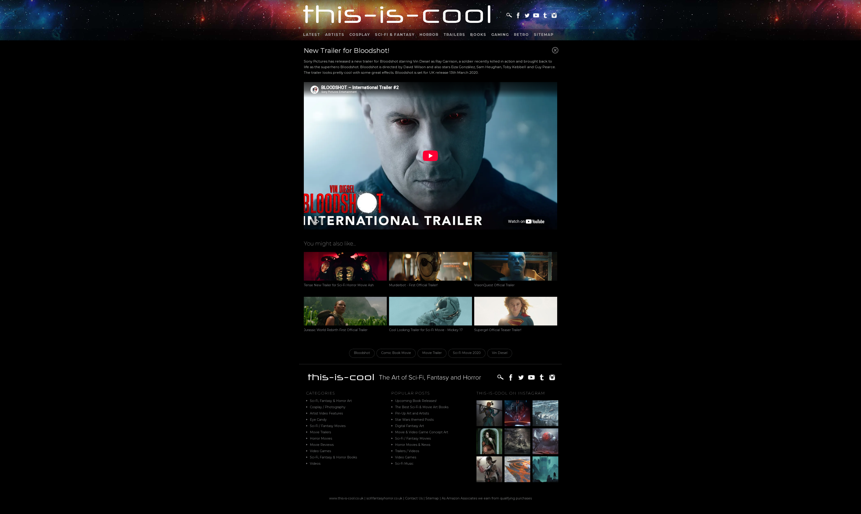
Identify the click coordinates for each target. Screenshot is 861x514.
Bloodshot (362, 353)
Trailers (454, 35)
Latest (311, 35)
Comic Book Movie (396, 353)
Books (478, 35)
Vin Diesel (499, 353)
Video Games (320, 451)
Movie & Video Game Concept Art (421, 432)
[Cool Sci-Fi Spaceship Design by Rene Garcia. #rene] (517, 469)
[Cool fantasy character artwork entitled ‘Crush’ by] (489, 413)
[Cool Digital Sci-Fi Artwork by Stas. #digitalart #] (545, 469)
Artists (334, 35)
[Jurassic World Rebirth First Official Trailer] (345, 311)
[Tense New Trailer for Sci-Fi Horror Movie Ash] (345, 266)
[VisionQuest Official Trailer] (515, 266)
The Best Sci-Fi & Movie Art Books (421, 407)
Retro (521, 35)
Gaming (500, 35)
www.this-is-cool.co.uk (346, 498)
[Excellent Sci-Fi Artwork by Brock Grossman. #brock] (517, 441)
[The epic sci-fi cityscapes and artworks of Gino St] (545, 413)
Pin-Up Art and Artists (412, 413)
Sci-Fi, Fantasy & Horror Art (331, 401)
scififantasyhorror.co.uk (384, 498)
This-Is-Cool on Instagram (510, 393)
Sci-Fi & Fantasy (395, 35)
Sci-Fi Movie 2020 (467, 353)
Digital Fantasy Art (409, 426)
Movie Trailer (432, 353)
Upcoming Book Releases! (416, 401)
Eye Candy (318, 420)
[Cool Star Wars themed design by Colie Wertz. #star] (545, 441)
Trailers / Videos (407, 451)
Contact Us (414, 498)
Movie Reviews (322, 445)
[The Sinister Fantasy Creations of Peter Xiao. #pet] (489, 441)
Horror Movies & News (412, 445)
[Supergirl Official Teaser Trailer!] (515, 311)
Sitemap (544, 35)
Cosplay (359, 35)
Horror (429, 35)
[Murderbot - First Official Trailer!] (430, 266)
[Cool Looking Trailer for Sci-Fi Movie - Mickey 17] (430, 311)
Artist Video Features (326, 413)
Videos (315, 464)
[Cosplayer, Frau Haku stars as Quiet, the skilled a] (489, 469)
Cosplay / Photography (328, 407)
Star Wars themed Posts (414, 420)
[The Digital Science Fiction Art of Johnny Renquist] (517, 413)
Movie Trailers (320, 432)
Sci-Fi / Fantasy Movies (328, 426)
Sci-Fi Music (404, 464)
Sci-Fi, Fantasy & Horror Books (333, 457)
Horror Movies (321, 438)
